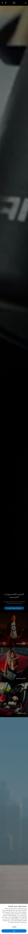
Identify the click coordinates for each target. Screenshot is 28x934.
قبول (14, 931)
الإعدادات (14, 927)
